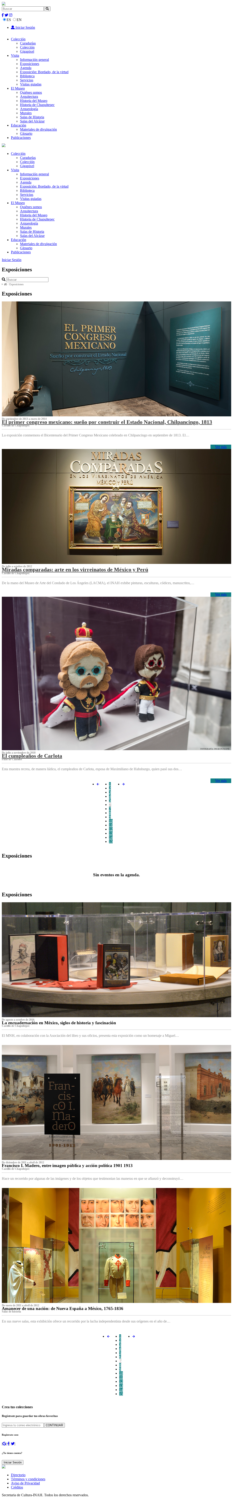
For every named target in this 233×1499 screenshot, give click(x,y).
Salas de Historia (32, 117)
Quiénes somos (31, 92)
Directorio (18, 1475)
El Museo (18, 88)
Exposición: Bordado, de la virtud (44, 72)
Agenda (25, 68)
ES (9, 20)
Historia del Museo (33, 101)
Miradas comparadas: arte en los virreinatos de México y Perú (75, 570)
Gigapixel (27, 51)
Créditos (17, 1487)
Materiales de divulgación (38, 129)
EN (19, 20)
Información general (34, 60)
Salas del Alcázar (32, 121)
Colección (18, 39)
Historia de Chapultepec (37, 105)
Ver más (221, 447)
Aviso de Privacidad (25, 1483)
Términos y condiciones (28, 1479)
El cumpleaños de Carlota (32, 756)
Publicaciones (21, 138)
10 (111, 821)
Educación (18, 125)
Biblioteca (27, 76)
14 (111, 837)
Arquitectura (29, 97)
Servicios (26, 80)
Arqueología (29, 109)
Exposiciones (29, 64)
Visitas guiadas (30, 84)
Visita (15, 55)
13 (111, 833)
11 (110, 825)
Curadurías (28, 43)
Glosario (26, 133)
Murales (26, 113)
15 (111, 841)
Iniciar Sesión (25, 27)
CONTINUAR (54, 1425)
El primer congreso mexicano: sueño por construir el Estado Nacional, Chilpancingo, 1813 (107, 422)
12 (111, 829)
